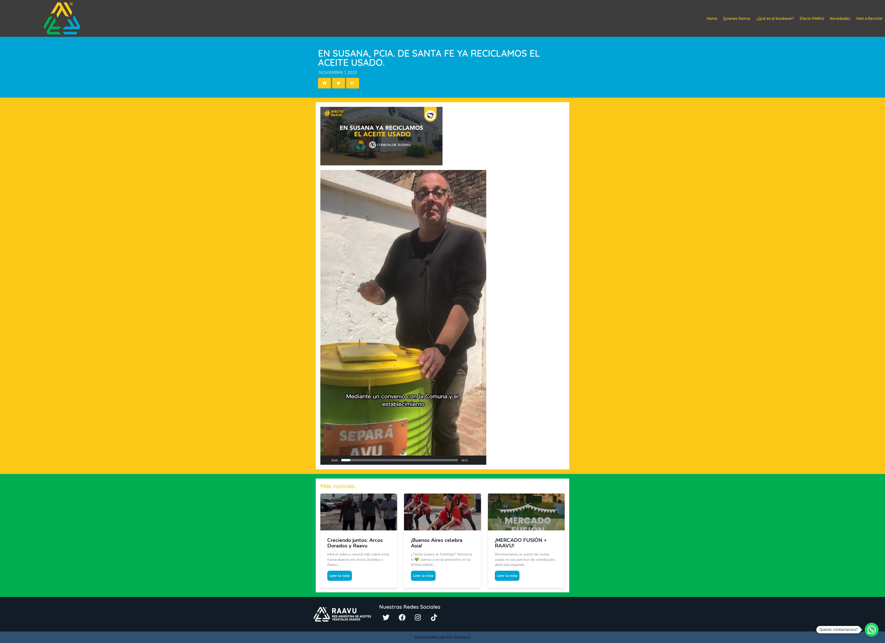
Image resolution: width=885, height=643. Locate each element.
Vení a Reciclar (869, 18)
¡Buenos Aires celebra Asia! (436, 543)
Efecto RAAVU (812, 18)
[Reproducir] (326, 460)
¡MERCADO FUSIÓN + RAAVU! (521, 543)
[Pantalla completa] (480, 460)
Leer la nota (340, 575)
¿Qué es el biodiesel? (775, 18)
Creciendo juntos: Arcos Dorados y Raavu (355, 543)
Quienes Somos (736, 18)
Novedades (840, 18)
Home (712, 18)
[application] (403, 317)
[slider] (399, 460)
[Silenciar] (473, 460)
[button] (403, 317)
